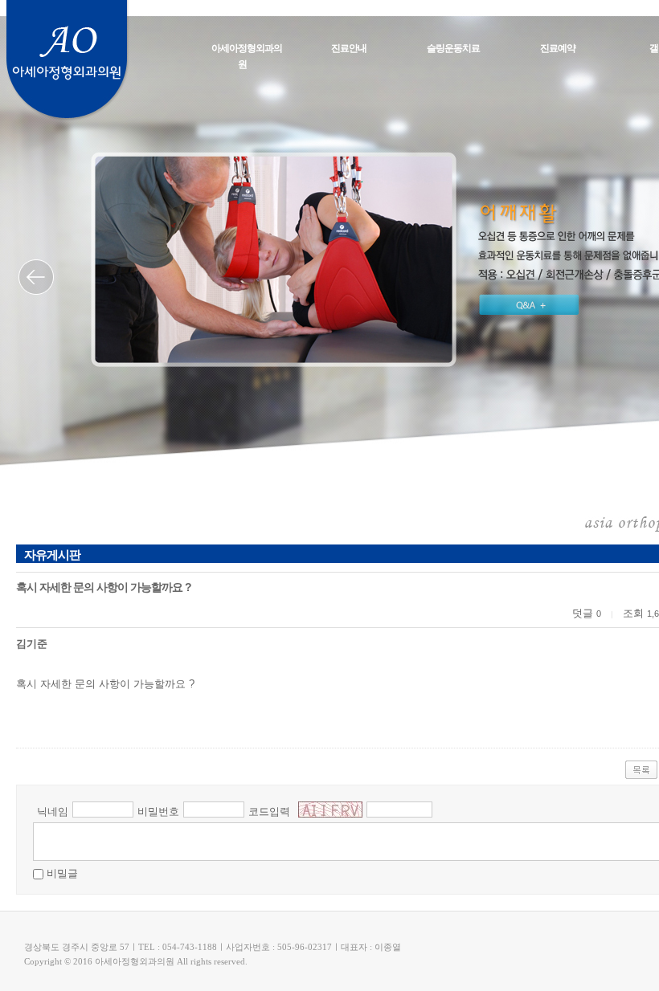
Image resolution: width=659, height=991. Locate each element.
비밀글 (62, 873)
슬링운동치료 (453, 48)
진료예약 (557, 48)
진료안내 (348, 48)
